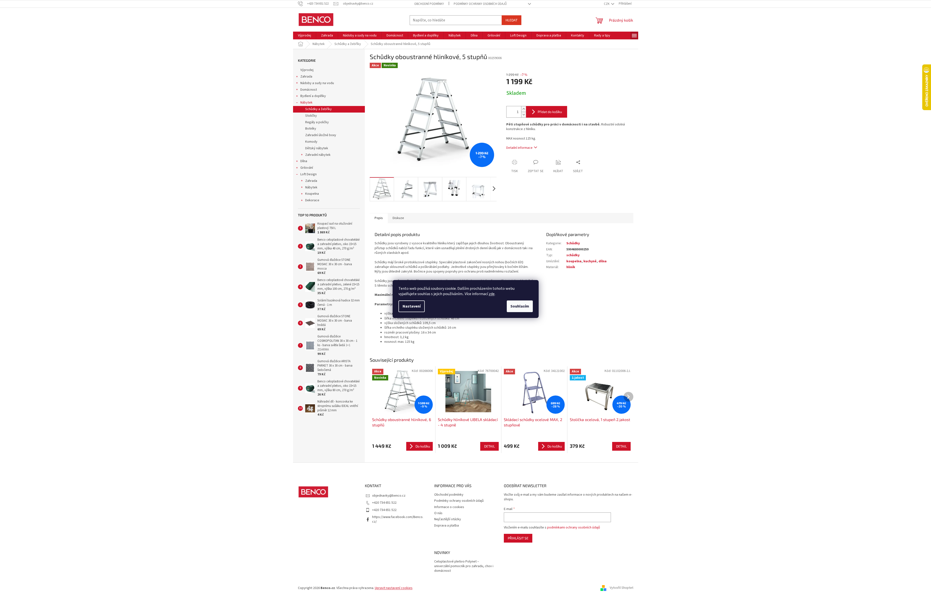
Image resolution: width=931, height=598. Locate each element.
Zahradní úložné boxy (320, 135)
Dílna (303, 161)
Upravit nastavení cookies (394, 588)
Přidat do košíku (550, 112)
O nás (438, 513)
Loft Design (308, 174)
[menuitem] (304, 35)
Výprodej (306, 70)
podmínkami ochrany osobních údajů (573, 527)
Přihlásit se (518, 538)
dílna (603, 261)
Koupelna (312, 193)
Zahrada (306, 76)
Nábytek (306, 102)
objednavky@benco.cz (389, 495)
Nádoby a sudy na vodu (317, 83)
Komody (311, 141)
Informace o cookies (449, 507)
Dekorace (312, 200)
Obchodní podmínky (429, 4)
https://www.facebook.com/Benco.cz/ (397, 519)
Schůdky (573, 243)
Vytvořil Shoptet (621, 588)
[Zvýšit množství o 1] (523, 109)
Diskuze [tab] (398, 218)
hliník (570, 267)
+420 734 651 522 (384, 502)
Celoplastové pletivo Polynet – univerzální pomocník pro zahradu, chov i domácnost (463, 566)
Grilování (306, 167)
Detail (489, 446)
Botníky (310, 128)
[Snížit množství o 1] (523, 114)
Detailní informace (519, 147)
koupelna (573, 261)
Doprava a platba (446, 525)
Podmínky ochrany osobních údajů (480, 4)
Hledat (511, 20)
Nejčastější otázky (447, 519)
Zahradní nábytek (318, 154)
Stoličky (311, 115)
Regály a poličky (317, 122)
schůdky (573, 255)
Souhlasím (519, 306)
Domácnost (308, 89)
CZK (607, 4)
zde (492, 294)
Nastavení (412, 306)
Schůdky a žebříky (318, 109)
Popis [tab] (379, 218)
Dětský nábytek (316, 148)
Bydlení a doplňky (313, 96)
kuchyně (590, 261)
